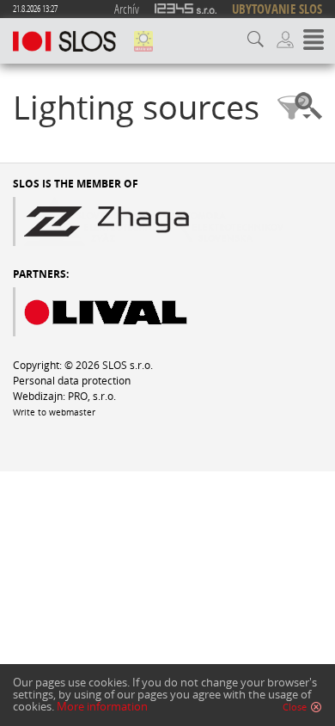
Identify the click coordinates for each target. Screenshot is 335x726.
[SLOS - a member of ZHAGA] (148, 221)
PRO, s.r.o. (92, 396)
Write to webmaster (54, 412)
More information (102, 706)
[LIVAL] (133, 311)
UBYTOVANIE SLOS (277, 9)
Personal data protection (72, 380)
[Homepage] (64, 41)
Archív (126, 8)
